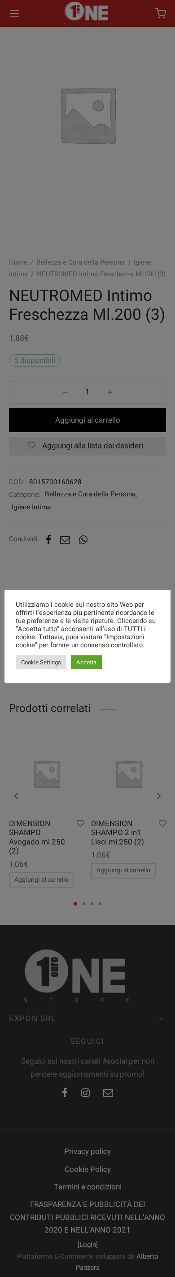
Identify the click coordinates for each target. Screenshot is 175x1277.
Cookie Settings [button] (41, 662)
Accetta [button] (86, 662)
